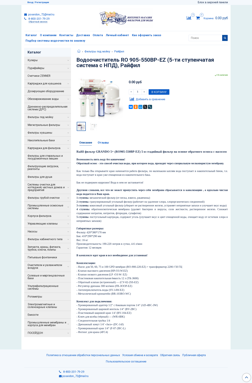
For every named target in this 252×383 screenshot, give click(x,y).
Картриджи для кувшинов (44, 83)
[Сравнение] (189, 17)
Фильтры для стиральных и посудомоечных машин (45, 157)
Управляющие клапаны (43, 223)
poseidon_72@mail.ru (41, 14)
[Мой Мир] (140, 107)
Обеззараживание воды (43, 99)
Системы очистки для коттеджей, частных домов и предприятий (46, 187)
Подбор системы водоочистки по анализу (55, 40)
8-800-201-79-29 (39, 18)
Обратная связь (170, 355)
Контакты (66, 35)
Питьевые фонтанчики (42, 257)
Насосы (32, 231)
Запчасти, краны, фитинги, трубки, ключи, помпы (44, 248)
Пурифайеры (36, 68)
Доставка (83, 35)
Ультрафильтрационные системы (43, 287)
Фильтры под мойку (97, 51)
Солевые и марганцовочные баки (46, 277)
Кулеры (33, 60)
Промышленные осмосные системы (45, 207)
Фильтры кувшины (40, 132)
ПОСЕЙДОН (35, 333)
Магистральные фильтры (44, 125)
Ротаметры (35, 296)
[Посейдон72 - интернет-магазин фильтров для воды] (126, 17)
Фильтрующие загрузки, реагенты (43, 168)
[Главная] (79, 51)
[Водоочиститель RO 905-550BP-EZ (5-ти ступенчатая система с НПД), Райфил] (99, 96)
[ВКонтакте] (131, 107)
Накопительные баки (41, 140)
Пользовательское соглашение (126, 361)
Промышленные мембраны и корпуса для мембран (47, 324)
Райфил (119, 51)
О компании (48, 35)
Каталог (31, 35)
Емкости (33, 314)
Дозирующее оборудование (46, 91)
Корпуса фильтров (39, 216)
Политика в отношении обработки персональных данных (83, 355)
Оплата (98, 35)
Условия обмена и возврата (140, 355)
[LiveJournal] (150, 107)
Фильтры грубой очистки (43, 197)
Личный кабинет (117, 35)
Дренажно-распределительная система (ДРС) (47, 108)
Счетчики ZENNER (39, 75)
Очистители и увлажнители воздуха (45, 266)
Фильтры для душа (40, 176)
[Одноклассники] (136, 107)
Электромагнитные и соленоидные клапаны (42, 306)
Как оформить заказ (146, 35)
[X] (145, 107)
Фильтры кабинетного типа (45, 239)
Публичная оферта (194, 355)
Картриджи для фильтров (44, 148)
